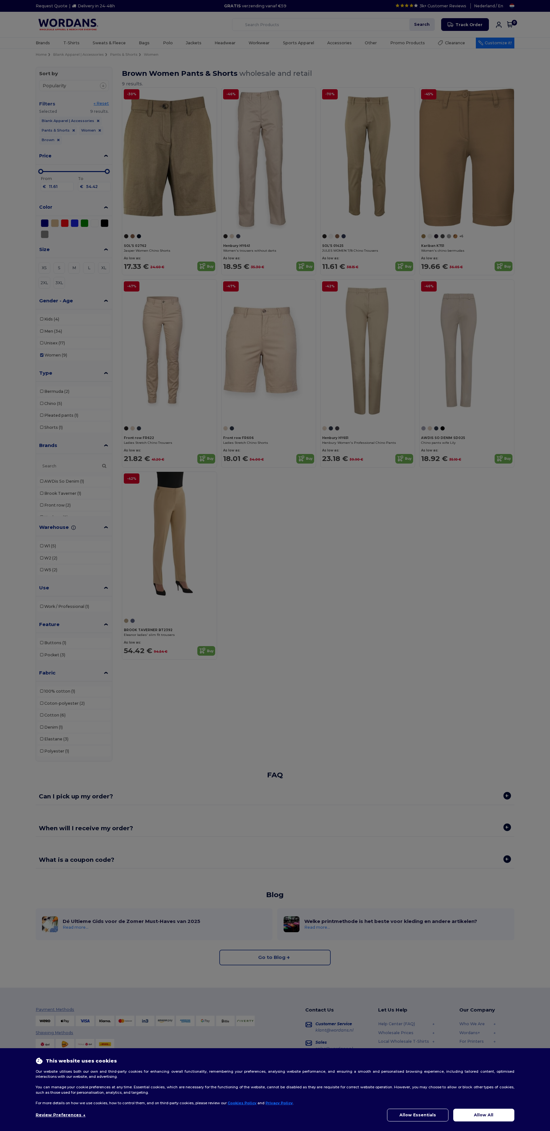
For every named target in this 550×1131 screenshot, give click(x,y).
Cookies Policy (242, 1103)
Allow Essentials (417, 1115)
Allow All (483, 1115)
